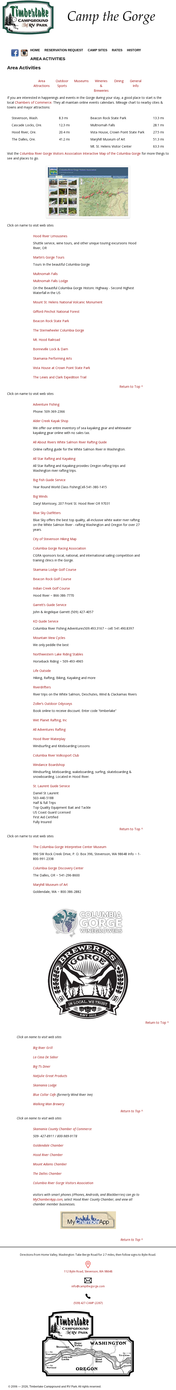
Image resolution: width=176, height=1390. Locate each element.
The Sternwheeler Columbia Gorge (58, 330)
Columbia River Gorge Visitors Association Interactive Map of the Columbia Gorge (80, 153)
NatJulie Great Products (50, 1076)
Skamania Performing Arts (52, 358)
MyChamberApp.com (48, 1199)
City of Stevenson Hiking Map (55, 539)
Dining (119, 81)
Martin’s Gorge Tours (48, 257)
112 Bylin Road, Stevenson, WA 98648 (88, 1271)
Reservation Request (63, 50)
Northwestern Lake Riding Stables (58, 654)
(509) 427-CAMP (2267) (88, 1303)
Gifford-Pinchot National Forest (56, 311)
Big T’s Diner (41, 1066)
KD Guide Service (45, 621)
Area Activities (47, 59)
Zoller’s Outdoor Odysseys (52, 703)
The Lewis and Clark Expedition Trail (59, 377)
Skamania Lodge (45, 1085)
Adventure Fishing (46, 404)
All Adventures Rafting (49, 729)
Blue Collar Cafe (44, 1094)
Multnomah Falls (45, 274)
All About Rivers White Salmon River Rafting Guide (70, 442)
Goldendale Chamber (48, 1145)
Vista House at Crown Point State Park (61, 368)
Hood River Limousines (50, 236)
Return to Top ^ (131, 386)
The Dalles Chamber (47, 1173)
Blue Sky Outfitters (47, 513)
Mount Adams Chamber (50, 1164)
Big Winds (40, 496)
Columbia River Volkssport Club (56, 755)
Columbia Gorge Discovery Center (58, 868)
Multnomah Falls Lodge (50, 281)
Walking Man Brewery (48, 1104)
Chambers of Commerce (33, 102)
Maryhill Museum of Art (50, 884)
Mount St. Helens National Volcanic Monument (67, 302)
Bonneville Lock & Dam (50, 349)
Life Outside (42, 670)
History (134, 50)
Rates (117, 50)
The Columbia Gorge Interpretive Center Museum (69, 847)
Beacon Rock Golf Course (52, 579)
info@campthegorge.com (88, 1286)
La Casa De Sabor (45, 1057)
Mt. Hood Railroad (46, 339)
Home (35, 50)
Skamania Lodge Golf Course (54, 569)
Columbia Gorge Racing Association (59, 548)
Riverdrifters (42, 687)
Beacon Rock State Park (51, 321)
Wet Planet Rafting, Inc (50, 720)
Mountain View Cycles (49, 638)
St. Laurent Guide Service (51, 786)
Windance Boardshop (49, 764)
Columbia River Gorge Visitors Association (63, 1183)
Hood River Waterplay (49, 739)
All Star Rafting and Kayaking (54, 458)
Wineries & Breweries (101, 86)
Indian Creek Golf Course (51, 588)
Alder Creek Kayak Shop (50, 421)
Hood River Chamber (48, 1155)
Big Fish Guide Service (49, 480)
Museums (81, 81)
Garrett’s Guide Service (49, 605)
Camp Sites (97, 50)
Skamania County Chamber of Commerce (62, 1129)
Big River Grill (43, 1047)
